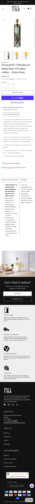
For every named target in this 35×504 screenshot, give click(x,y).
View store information (11, 114)
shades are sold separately (11, 163)
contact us (9, 167)
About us (7, 433)
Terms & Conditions (10, 459)
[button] (3, 9)
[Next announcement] (31, 2)
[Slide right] (33, 56)
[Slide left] (2, 56)
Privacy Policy (8, 463)
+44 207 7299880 (12, 421)
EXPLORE (17, 294)
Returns (6, 455)
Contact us (7, 437)
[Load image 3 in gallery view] (26, 56)
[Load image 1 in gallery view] (9, 56)
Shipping (11, 79)
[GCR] (8, 474)
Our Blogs (7, 444)
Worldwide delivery (10, 466)
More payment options (17, 102)
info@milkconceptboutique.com (14, 423)
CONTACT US (17, 299)
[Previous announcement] (3, 2)
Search (6, 440)
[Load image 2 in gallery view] (17, 56)
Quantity (4, 82)
